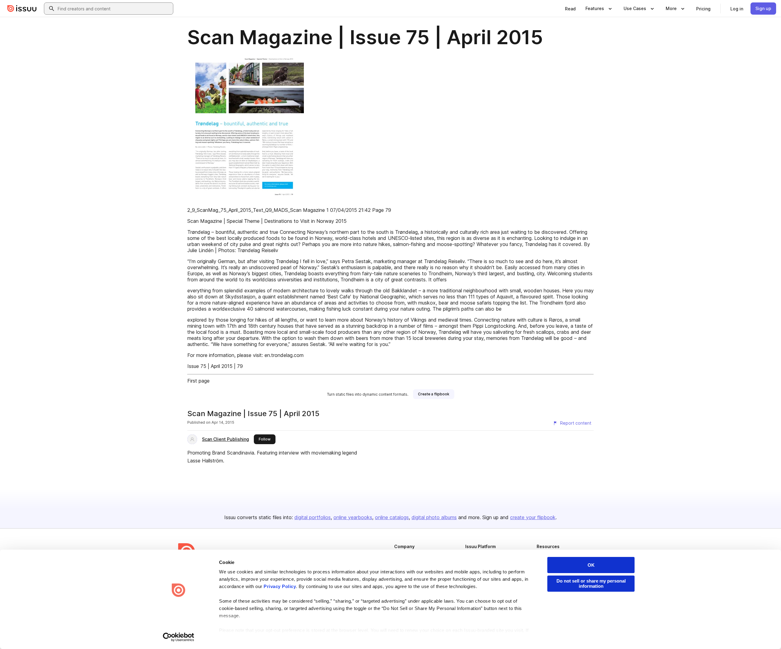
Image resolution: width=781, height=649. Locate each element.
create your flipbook (533, 517)
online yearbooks (352, 517)
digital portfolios (312, 517)
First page (198, 381)
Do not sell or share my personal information (591, 583)
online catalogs (392, 517)
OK (591, 565)
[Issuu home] (22, 8)
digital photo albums (434, 517)
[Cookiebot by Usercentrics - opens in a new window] (178, 637)
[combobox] (114, 8)
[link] (570, 8)
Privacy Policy (280, 586)
